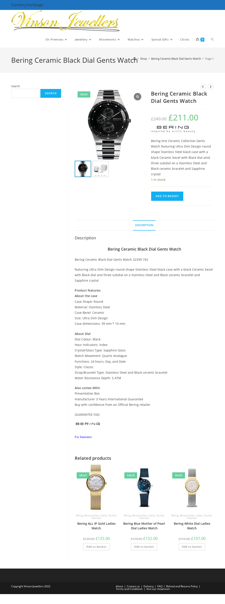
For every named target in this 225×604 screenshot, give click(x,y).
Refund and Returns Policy (182, 586)
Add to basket (167, 196)
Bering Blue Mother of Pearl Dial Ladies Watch (144, 525)
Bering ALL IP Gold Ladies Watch (96, 525)
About (119, 586)
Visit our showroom (158, 589)
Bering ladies (91, 515)
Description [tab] (144, 225)
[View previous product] (203, 87)
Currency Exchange (27, 4)
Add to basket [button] (96, 547)
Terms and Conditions (129, 589)
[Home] (134, 59)
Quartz (112, 515)
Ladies (103, 515)
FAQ (159, 586)
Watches (96, 518)
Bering (79, 515)
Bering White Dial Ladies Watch (192, 525)
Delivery (148, 586)
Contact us (133, 586)
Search (15, 86)
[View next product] (211, 87)
